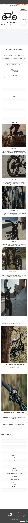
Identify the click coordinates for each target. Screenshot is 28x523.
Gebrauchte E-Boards (17, 4)
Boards (6, 4)
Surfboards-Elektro (14, 5)
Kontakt (24, 517)
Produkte (24, 512)
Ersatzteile (10, 4)
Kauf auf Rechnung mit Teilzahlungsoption (14, 63)
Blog (23, 516)
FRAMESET (14, 468)
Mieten (24, 515)
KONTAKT (17, 519)
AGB (18, 519)
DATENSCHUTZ (14, 519)
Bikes (1, 4)
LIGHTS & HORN (14, 484)
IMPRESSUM (11, 519)
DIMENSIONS (13, 455)
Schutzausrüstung (24, 4)
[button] (26, 32)
